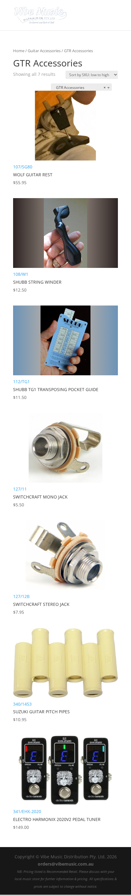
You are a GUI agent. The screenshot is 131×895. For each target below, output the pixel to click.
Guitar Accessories (44, 50)
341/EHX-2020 (57, 819)
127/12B (41, 604)
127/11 (40, 497)
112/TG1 (55, 389)
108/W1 (37, 282)
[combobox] (81, 87)
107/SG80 (32, 174)
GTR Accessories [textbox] (79, 87)
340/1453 (41, 712)
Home (18, 50)
